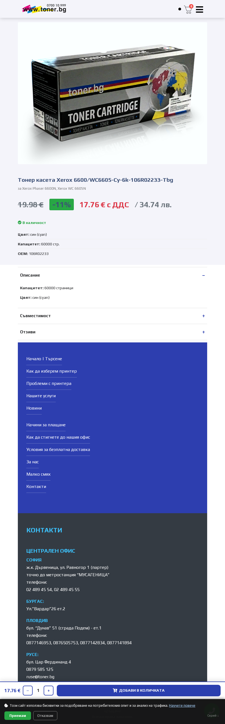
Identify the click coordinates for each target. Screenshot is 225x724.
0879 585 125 (39, 669)
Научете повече (182, 705)
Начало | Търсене (44, 358)
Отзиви (27, 332)
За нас (32, 461)
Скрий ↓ (213, 715)
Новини (34, 408)
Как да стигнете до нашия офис (58, 437)
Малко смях (38, 474)
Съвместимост (35, 315)
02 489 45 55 (67, 589)
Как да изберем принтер (51, 371)
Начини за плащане (46, 424)
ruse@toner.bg (40, 676)
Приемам (17, 716)
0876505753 (65, 642)
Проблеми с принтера (48, 383)
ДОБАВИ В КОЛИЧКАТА (142, 690)
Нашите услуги (41, 395)
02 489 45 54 (39, 589)
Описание (30, 275)
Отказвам (45, 716)
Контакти (36, 486)
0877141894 (119, 642)
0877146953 (38, 642)
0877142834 (92, 642)
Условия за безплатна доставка (58, 449)
